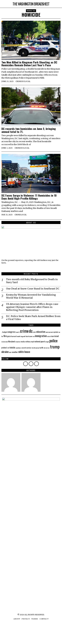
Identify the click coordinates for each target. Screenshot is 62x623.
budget (4, 332)
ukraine (5, 352)
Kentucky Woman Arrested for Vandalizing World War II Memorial (31, 296)
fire (5, 336)
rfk (8, 348)
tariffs (41, 347)
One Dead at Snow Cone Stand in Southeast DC (32, 288)
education (40, 331)
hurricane (29, 336)
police (53, 340)
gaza (9, 336)
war (10, 352)
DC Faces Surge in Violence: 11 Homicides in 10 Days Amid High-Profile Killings (29, 197)
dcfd (34, 332)
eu (59, 332)
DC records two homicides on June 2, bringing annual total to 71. (28, 130)
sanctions (18, 348)
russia (12, 347)
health (18, 336)
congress (11, 331)
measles (17, 341)
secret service (26, 347)
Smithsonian (35, 348)
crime (24, 331)
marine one (4, 341)
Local (27, 81)
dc (31, 331)
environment (49, 332)
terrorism (47, 348)
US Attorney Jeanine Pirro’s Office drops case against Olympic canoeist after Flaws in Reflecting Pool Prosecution (32, 307)
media (23, 341)
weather (15, 352)
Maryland (11, 341)
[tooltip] (25, 363)
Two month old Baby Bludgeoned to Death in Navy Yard (32, 281)
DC (23, 81)
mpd (32, 341)
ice (33, 336)
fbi (2, 336)
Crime (18, 81)
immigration (41, 336)
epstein (55, 332)
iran (52, 336)
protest (4, 347)
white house (24, 352)
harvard (13, 336)
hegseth (23, 336)
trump (55, 346)
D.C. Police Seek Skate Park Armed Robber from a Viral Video (33, 318)
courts (18, 332)
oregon (47, 341)
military (28, 341)
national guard (39, 341)
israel (56, 336)
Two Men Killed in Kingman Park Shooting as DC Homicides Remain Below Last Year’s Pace (29, 64)
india (48, 336)
